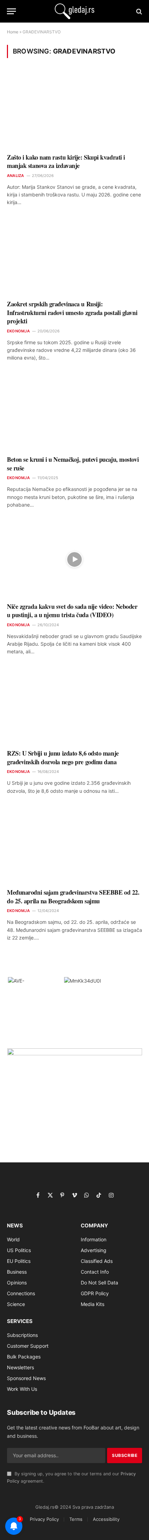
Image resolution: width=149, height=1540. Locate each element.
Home (12, 31)
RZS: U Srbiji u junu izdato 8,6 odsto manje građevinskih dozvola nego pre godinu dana (63, 757)
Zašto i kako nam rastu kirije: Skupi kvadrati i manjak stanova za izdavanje (66, 161)
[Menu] (11, 11)
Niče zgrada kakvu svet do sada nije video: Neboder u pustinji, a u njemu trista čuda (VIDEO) (72, 610)
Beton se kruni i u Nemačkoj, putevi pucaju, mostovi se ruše (73, 463)
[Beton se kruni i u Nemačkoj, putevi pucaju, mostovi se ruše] (74, 412)
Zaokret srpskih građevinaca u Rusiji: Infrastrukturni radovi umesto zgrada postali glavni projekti (72, 312)
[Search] (138, 11)
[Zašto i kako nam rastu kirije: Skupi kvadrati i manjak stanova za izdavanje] (74, 110)
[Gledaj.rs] (74, 11)
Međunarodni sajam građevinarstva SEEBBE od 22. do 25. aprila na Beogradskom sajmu (73, 896)
